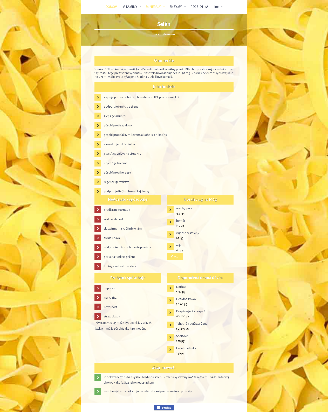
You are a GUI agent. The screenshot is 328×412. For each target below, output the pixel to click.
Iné (216, 7)
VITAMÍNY (130, 7)
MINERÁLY (153, 7)
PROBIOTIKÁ (199, 7)
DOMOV (111, 7)
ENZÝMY (175, 7)
